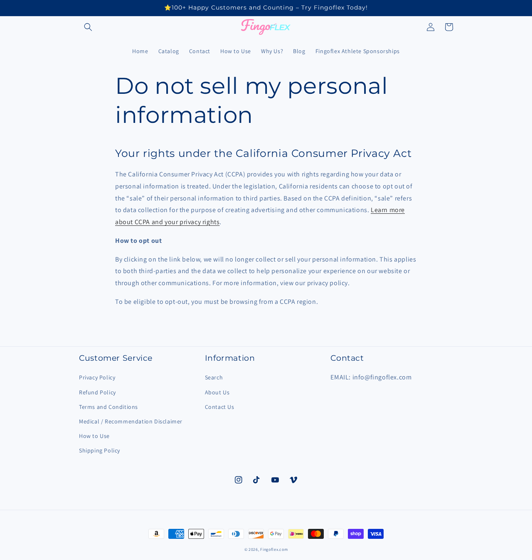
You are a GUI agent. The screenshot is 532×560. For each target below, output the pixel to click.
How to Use (94, 436)
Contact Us (219, 407)
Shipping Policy (99, 450)
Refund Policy (97, 392)
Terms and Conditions (108, 407)
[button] (88, 27)
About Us (217, 392)
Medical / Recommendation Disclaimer (130, 421)
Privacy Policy (97, 377)
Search (214, 377)
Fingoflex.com (274, 549)
